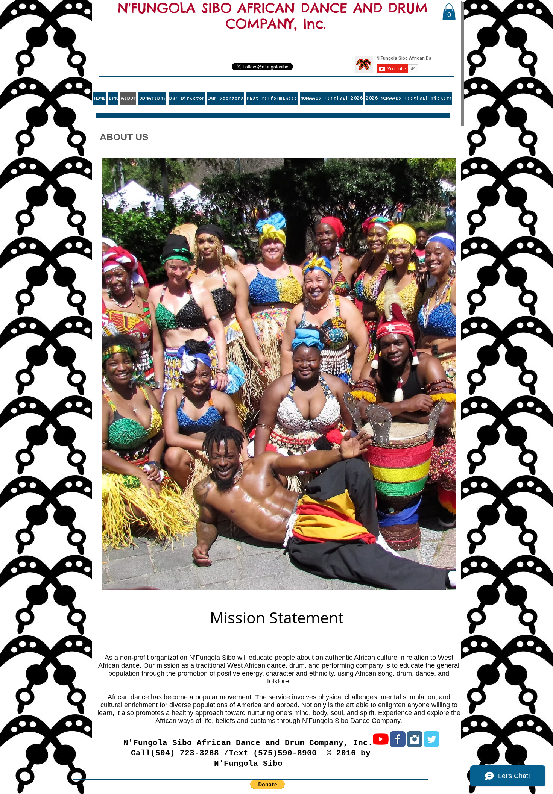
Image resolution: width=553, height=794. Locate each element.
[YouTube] (381, 739)
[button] (449, 11)
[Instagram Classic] (414, 739)
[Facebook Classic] (398, 739)
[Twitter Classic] (431, 739)
